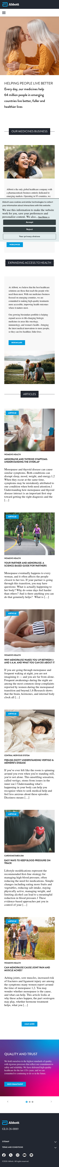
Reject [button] (29, 229)
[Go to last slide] (7, 1101)
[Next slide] (51, 1101)
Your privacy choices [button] (29, 237)
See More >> (44, 217)
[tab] (27, 1102)
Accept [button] (29, 222)
